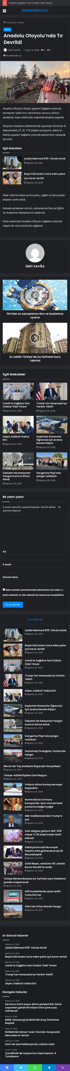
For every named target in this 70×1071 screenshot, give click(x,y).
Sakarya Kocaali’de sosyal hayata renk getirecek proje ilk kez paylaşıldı (44, 851)
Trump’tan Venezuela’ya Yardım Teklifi (51, 405)
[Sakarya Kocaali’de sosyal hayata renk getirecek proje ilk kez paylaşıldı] (13, 852)
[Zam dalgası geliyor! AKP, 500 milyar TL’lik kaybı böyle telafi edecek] (13, 835)
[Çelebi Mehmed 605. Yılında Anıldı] (12, 162)
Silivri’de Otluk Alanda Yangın (43, 906)
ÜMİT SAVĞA (14, 50)
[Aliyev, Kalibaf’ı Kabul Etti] (18, 424)
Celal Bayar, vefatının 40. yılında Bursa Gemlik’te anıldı (45, 865)
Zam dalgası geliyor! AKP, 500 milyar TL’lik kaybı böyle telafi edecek (43, 834)
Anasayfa (11, 22)
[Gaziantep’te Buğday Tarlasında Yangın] (13, 755)
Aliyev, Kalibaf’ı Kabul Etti (16, 438)
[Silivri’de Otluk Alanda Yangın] (13, 911)
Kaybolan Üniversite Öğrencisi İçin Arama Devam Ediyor (49, 440)
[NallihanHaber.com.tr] (35, 10)
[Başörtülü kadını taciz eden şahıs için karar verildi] (12, 178)
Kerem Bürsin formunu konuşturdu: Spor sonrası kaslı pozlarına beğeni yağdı (44, 803)
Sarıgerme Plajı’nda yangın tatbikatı (48, 474)
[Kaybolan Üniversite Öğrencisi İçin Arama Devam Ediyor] (51, 424)
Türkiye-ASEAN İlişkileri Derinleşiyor (25, 775)
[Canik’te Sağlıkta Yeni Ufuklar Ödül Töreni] (18, 391)
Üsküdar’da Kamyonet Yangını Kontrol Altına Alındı (17, 476)
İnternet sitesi (10, 577)
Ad (5, 551)
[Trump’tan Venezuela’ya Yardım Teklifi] (51, 391)
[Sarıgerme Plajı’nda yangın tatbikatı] (51, 461)
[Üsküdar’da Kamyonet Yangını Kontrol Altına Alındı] (18, 461)
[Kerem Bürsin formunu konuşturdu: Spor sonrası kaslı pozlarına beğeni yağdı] (13, 804)
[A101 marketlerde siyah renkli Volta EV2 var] (13, 896)
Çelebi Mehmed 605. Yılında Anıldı (45, 158)
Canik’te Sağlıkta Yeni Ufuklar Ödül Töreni (30, 3)
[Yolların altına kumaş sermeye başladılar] (13, 789)
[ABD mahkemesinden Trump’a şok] (13, 820)
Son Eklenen (35, 619)
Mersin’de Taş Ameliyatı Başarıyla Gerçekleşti (32, 766)
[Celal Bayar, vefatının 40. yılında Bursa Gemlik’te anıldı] (13, 868)
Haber (21, 22)
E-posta (8, 564)
